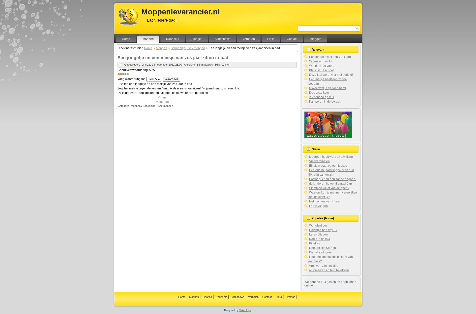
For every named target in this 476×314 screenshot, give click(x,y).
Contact (292, 39)
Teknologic (245, 310)
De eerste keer (319, 92)
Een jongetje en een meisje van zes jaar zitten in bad (173, 57)
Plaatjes (196, 39)
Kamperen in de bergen (325, 101)
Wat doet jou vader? (322, 66)
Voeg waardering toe (132, 79)
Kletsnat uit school (321, 70)
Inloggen (316, 39)
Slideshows (222, 39)
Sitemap (290, 296)
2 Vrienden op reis (321, 97)
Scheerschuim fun (321, 61)
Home (126, 39)
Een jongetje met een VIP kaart (330, 57)
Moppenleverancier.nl (180, 11)
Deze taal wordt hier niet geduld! (331, 75)
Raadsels (172, 39)
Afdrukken (190, 64)
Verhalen (249, 39)
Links (270, 39)
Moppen (148, 39)
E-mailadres (206, 64)
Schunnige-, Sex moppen (188, 48)
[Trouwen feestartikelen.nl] (328, 137)
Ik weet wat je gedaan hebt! (327, 88)
